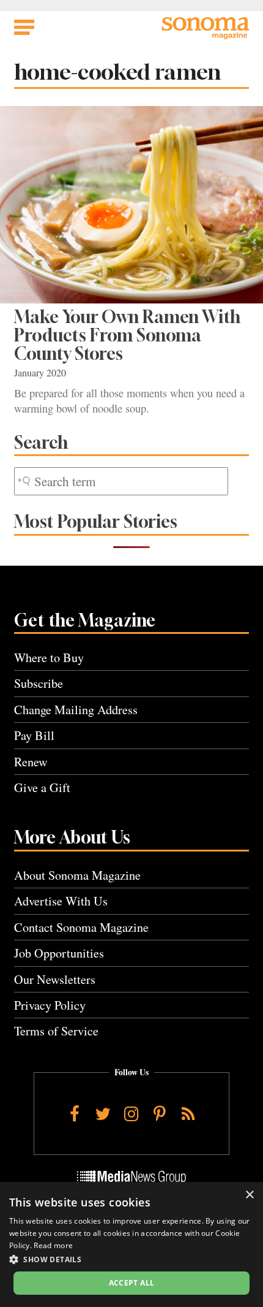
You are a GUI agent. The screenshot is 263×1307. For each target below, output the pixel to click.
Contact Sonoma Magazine (81, 927)
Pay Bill (34, 735)
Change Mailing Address (76, 709)
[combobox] (121, 481)
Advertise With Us (61, 901)
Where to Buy (49, 657)
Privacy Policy (50, 1005)
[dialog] (131, 1244)
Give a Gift (42, 787)
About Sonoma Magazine (77, 875)
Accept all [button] (132, 1283)
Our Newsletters (54, 979)
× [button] (249, 1195)
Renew (31, 761)
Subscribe (38, 683)
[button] (131, 1259)
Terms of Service (56, 1031)
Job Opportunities (59, 953)
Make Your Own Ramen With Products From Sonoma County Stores (127, 335)
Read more (53, 1245)
